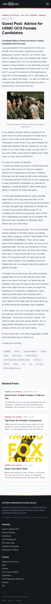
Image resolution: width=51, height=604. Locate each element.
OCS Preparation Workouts (13, 579)
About (4, 600)
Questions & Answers (10, 546)
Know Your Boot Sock (16, 468)
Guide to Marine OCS (10, 529)
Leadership (6, 575)
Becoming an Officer (10, 550)
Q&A (4, 565)
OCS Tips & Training (29, 15)
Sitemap (18, 600)
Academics (6, 536)
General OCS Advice (10, 15)
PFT (3, 586)
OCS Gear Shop (8, 543)
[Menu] (47, 3)
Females (42, 15)
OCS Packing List (9, 539)
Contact (11, 600)
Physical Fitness (8, 532)
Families (5, 582)
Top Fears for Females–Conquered (23, 420)
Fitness (5, 568)
